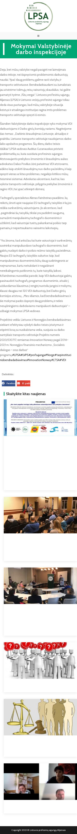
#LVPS (25, 355)
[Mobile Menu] (38, 36)
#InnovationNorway (39, 360)
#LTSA (55, 360)
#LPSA (16, 355)
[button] (8, 383)
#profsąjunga (37, 355)
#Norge (50, 355)
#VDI (63, 360)
